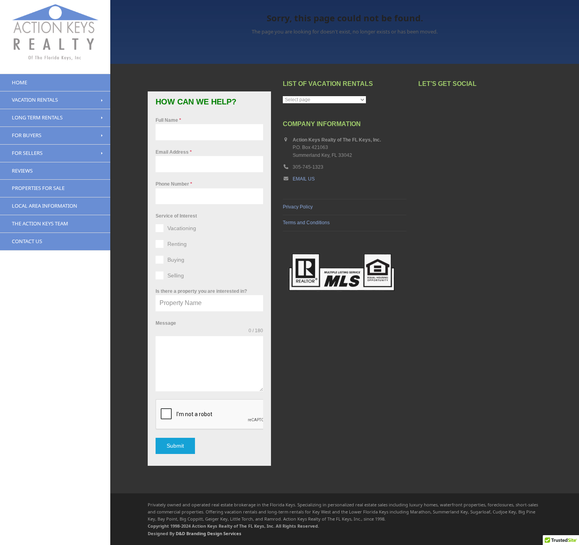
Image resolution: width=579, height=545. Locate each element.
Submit (175, 446)
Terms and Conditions (306, 222)
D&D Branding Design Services (208, 533)
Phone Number (174, 184)
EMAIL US (304, 179)
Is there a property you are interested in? (201, 291)
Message (166, 323)
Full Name (168, 120)
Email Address (174, 152)
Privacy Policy (298, 207)
